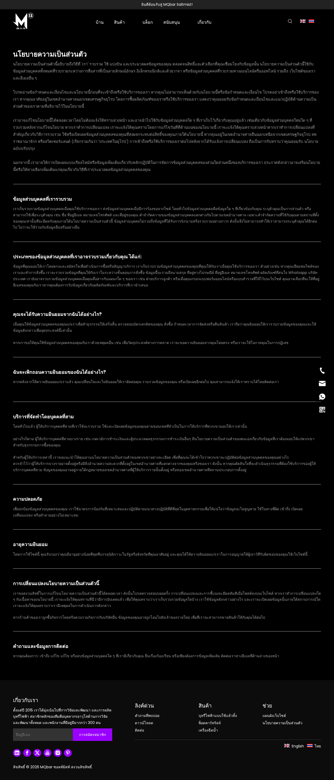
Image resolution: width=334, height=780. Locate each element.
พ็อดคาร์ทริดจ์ (210, 723)
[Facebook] (27, 753)
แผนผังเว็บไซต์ (274, 715)
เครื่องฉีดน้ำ (208, 730)
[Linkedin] (17, 753)
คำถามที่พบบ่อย (147, 715)
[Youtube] (47, 753)
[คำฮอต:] (290, 21)
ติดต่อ (139, 730)
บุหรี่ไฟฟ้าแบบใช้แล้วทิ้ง (218, 715)
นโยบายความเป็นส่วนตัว (282, 723)
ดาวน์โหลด (144, 723)
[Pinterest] (68, 753)
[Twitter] (37, 753)
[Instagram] (58, 753)
